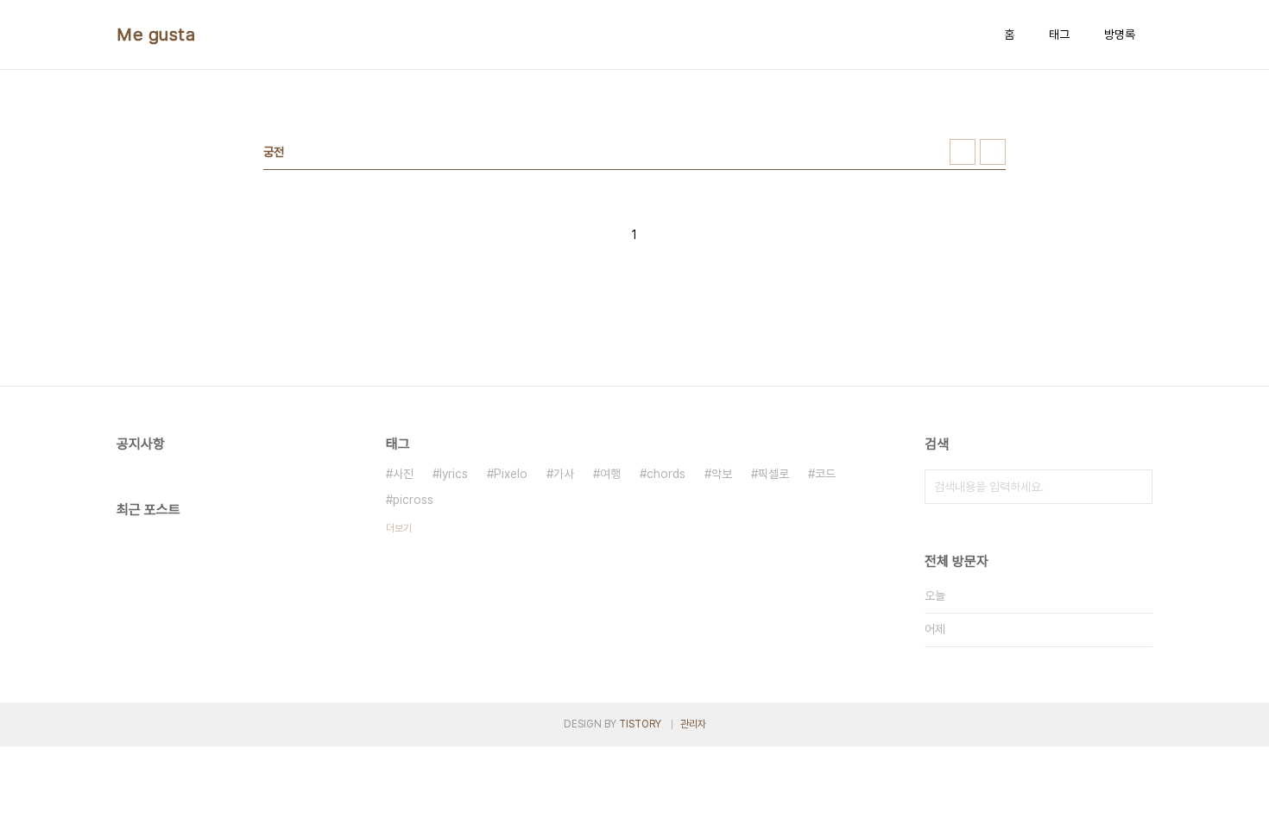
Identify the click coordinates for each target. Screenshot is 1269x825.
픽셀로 (773, 474)
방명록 (1119, 34)
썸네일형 (962, 152)
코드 (825, 474)
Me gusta (156, 34)
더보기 (399, 528)
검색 (1135, 486)
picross (413, 500)
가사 (563, 474)
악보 (721, 474)
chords (666, 474)
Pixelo (510, 474)
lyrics (453, 474)
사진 (403, 474)
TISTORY (640, 724)
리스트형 (993, 152)
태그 (1059, 34)
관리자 (693, 724)
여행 (610, 474)
